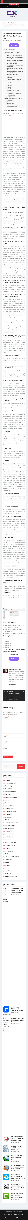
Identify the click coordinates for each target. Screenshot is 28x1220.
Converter (7, 800)
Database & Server (10, 805)
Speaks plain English (12, 84)
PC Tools (7, 854)
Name (4, 736)
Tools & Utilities (9, 663)
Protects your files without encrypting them (15, 69)
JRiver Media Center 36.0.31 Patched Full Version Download (17, 890)
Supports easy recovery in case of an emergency (14, 77)
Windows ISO (8, 873)
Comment (5, 717)
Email (4, 742)
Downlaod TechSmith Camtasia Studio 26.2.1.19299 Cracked (17, 1195)
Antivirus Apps (9, 786)
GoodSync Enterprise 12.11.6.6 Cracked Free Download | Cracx (17, 1138)
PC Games (7, 848)
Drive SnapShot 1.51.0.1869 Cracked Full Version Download (17, 1186)
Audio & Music (9, 788)
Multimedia (8, 839)
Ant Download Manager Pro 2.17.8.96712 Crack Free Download (17, 1167)
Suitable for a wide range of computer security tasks (15, 66)
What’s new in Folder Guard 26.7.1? (13, 98)
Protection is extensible (13, 92)
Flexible (9, 88)
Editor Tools (8, 820)
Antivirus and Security (10, 783)
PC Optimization (9, 851)
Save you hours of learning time (14, 93)
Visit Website (12, 684)
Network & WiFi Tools (10, 842)
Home (5, 1214)
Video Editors (8, 871)
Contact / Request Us (18, 1214)
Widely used (10, 87)
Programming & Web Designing (13, 856)
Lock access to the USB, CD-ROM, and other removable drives (15, 63)
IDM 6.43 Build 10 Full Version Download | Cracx (17, 1157)
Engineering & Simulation (11, 822)
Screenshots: (10, 100)
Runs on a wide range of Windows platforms (15, 81)
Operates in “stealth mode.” (13, 74)
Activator (7, 780)
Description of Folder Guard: (12, 52)
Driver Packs (8, 817)
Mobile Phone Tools (10, 837)
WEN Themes (19, 1218)
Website (5, 748)
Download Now (14, 654)
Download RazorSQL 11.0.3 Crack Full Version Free (17, 1148)
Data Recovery (9, 803)
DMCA (10, 1214)
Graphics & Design (10, 825)
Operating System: (11, 103)
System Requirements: (12, 101)
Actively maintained (12, 96)
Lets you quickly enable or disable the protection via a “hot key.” (15, 72)
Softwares (7, 865)
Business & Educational (11, 797)
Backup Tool (8, 794)
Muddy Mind (18, 40)
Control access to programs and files (15, 60)
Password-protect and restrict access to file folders (15, 58)
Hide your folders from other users (14, 55)
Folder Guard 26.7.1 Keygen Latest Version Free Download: (14, 105)
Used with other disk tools (13, 90)
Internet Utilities (9, 834)
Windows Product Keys (11, 876)
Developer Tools (9, 808)
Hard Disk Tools (9, 831)
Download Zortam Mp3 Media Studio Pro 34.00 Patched (17, 1020)
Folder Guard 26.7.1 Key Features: (13, 54)
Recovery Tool (8, 859)
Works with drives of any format (14, 79)
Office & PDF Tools (10, 845)
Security (7, 862)
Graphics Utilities (9, 828)
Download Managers (10, 811)
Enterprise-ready (11, 95)
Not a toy (10, 85)
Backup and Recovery (10, 791)
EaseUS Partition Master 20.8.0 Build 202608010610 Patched (18, 1176)
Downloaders (8, 814)
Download (14, 45)
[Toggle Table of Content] (21, 50)
